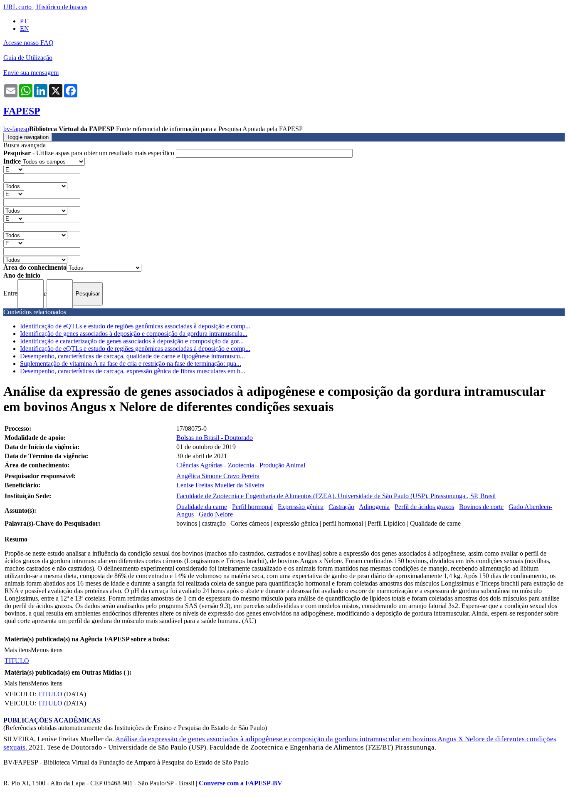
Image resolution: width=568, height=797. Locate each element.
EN (24, 28)
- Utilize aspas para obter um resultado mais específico (89, 152)
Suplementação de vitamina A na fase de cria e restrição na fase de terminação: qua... (130, 363)
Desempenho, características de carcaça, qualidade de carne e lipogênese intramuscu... (132, 356)
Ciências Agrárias (199, 465)
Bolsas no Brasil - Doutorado (214, 437)
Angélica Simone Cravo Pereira (217, 475)
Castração (341, 506)
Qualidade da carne (201, 506)
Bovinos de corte (481, 506)
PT (24, 21)
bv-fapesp (16, 128)
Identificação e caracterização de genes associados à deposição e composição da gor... (132, 341)
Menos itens (46, 649)
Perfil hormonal (252, 506)
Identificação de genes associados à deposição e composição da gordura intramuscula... (133, 333)
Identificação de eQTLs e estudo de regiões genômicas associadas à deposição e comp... (135, 326)
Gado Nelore (216, 514)
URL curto (17, 6)
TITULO (17, 660)
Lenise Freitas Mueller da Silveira (220, 485)
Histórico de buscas (61, 6)
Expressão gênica (301, 506)
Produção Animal (282, 465)
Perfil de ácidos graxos (424, 506)
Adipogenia (374, 506)
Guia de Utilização (27, 57)
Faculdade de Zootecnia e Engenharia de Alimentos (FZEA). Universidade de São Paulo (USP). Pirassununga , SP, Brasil (336, 495)
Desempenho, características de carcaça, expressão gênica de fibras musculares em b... (132, 371)
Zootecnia (241, 465)
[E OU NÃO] (13, 169)
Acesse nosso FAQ (28, 42)
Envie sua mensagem (31, 72)
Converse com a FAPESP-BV (240, 783)
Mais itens (17, 649)
